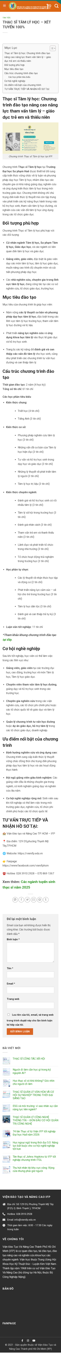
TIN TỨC (7, 18)
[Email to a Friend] (33, 900)
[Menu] (4, 6)
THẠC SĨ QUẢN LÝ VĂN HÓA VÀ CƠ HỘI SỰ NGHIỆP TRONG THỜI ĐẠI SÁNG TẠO (33, 1095)
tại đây (7, 639)
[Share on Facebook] (21, 900)
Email (11, 983)
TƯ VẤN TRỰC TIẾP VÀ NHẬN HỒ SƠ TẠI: (27, 89)
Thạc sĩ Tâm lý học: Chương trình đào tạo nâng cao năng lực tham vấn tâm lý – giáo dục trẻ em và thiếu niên (27, 57)
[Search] (56, 6)
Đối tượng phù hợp (14, 65)
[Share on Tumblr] (46, 900)
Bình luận (13, 939)
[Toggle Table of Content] (51, 48)
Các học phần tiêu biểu (19, 77)
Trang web (13, 999)
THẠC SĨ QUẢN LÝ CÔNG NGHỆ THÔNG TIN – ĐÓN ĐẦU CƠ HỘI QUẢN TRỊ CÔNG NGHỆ (35, 1120)
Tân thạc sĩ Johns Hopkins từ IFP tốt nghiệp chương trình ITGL (34, 1158)
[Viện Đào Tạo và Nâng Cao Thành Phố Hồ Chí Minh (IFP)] (30, 6)
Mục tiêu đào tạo (13, 69)
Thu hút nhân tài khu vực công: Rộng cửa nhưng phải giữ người (33, 1169)
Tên (10, 968)
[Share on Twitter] (27, 900)
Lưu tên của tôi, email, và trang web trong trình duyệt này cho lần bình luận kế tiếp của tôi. (30, 1019)
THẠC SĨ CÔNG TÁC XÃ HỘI (29, 1058)
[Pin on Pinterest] (40, 900)
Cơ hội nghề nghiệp (14, 81)
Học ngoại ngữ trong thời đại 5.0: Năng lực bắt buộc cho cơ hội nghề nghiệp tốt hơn (35, 1146)
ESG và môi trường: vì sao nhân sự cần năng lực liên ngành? (35, 1107)
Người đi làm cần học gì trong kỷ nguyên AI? (32, 1071)
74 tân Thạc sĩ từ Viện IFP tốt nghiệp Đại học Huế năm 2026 (34, 1133)
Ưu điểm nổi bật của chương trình (22, 85)
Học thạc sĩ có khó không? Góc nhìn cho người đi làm (33, 1082)
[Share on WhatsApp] (15, 900)
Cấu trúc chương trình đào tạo (21, 73)
